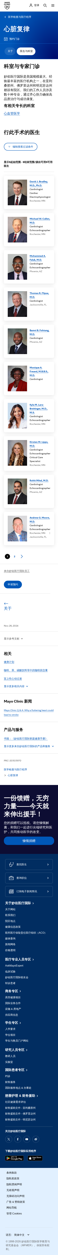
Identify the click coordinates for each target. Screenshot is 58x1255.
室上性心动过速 (13, 678)
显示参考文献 (11, 638)
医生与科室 (26, 51)
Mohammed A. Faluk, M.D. (38, 257)
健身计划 (9, 661)
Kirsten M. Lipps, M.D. (39, 443)
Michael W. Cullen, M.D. (40, 220)
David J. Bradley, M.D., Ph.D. (39, 183)
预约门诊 (14, 39)
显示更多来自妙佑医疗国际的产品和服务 (27, 746)
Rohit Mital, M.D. (39, 480)
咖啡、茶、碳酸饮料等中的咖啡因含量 (26, 670)
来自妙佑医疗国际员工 (17, 570)
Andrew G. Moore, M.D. (40, 519)
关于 (10, 51)
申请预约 (13, 584)
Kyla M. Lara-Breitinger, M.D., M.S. (39, 408)
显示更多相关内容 (14, 686)
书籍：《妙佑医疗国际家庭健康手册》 (26, 738)
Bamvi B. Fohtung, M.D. (39, 332)
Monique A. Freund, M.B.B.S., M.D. (39, 371)
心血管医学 (12, 113)
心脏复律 (17, 28)
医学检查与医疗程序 (19, 17)
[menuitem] (10, 51)
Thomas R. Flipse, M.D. (39, 295)
